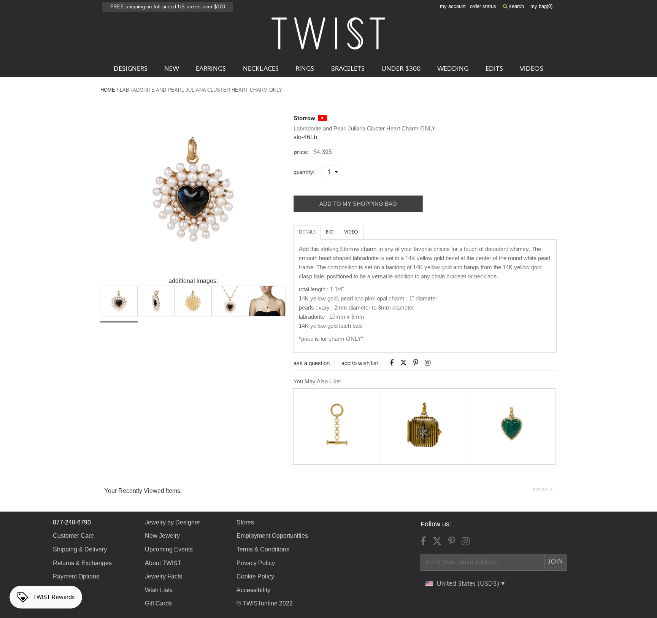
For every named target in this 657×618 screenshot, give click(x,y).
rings (304, 68)
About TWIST (163, 563)
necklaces (261, 68)
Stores (245, 522)
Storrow (304, 118)
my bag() (541, 6)
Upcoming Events (169, 549)
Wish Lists (159, 590)
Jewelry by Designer (172, 522)
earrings (211, 68)
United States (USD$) (468, 583)
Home (107, 90)
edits (494, 68)
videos (531, 68)
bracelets (348, 68)
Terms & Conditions (262, 549)
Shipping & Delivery (80, 549)
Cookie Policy (255, 576)
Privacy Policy (255, 563)
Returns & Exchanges (82, 563)
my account (453, 6)
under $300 (401, 68)
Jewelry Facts (163, 576)
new (171, 68)
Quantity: (307, 172)
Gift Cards (158, 603)
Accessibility (253, 590)
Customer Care (73, 535)
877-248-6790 (72, 522)
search (516, 6)
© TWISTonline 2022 (264, 603)
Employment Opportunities (272, 535)
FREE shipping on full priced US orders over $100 (167, 7)
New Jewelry (162, 535)
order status (483, 6)
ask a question (312, 363)
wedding (452, 68)
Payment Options (76, 576)
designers (131, 68)
